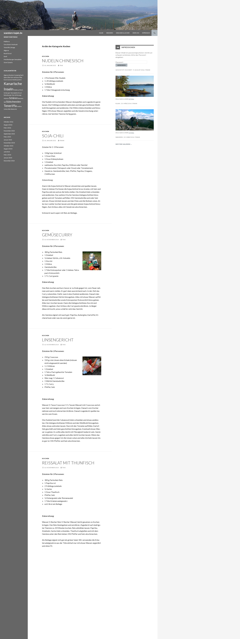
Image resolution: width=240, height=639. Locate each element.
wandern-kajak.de (13, 33)
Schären (13, 98)
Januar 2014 (8, 158)
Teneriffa (10, 106)
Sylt (5, 102)
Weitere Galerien (124, 144)
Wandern (109, 33)
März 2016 (7, 128)
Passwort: (120, 62)
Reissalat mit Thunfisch (68, 462)
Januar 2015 (8, 140)
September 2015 (9, 134)
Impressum (146, 33)
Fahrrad (13, 77)
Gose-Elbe (19, 77)
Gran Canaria (8, 62)
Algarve (6, 50)
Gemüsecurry (57, 234)
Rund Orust (8, 53)
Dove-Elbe (7, 77)
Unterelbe (7, 109)
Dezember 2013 (9, 161)
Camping (17, 75)
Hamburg (15, 79)
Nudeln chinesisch (62, 60)
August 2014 (8, 149)
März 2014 (7, 155)
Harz (20, 79)
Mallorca (7, 41)
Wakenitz (14, 109)
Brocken (11, 75)
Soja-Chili (53, 135)
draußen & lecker (123, 33)
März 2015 (7, 137)
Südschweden (13, 101)
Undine (19, 106)
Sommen (20, 98)
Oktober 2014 (8, 146)
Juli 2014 (7, 152)
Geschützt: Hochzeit (124, 70)
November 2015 (9, 131)
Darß (5, 56)
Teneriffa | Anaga (9, 47)
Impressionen (128, 47)
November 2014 (9, 143)
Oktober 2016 (8, 122)
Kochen (45, 56)
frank (62, 140)
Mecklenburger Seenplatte (13, 59)
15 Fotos (131, 133)
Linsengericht (58, 339)
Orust (20, 93)
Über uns (135, 33)
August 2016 (8, 125)
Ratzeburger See (9, 95)
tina (61, 65)
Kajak (101, 33)
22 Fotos (131, 99)
